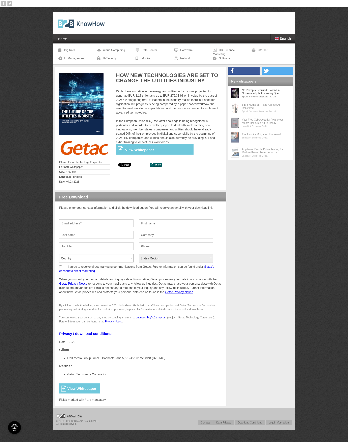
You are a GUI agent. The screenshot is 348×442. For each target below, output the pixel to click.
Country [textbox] (66, 258)
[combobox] (96, 258)
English (285, 38)
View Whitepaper (139, 150)
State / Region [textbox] (150, 258)
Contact (205, 422)
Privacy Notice (113, 321)
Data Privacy (223, 422)
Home (62, 39)
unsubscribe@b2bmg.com (151, 317)
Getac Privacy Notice (73, 283)
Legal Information (279, 422)
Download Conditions (250, 422)
